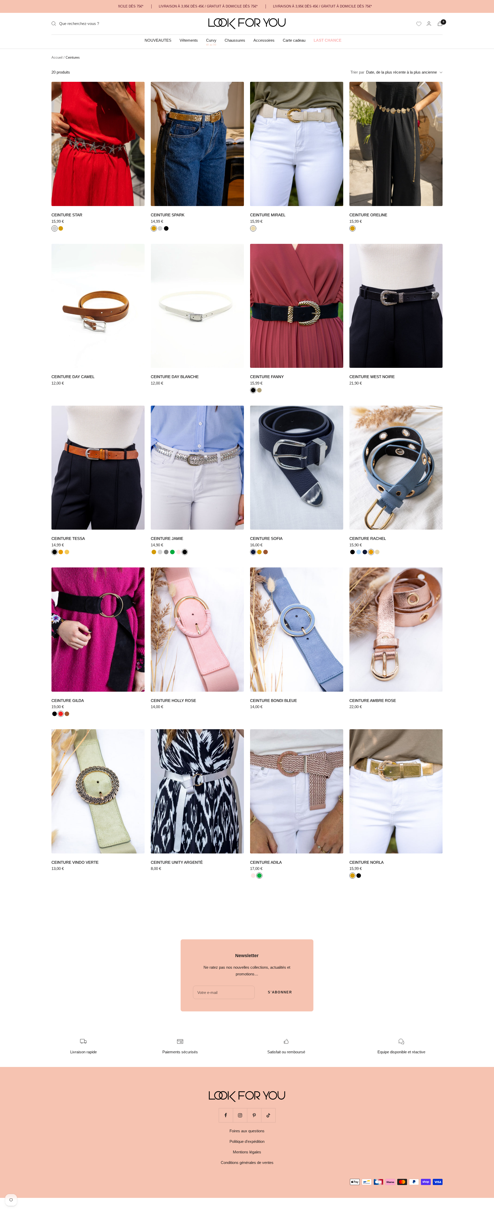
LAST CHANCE (327, 40)
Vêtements (189, 40)
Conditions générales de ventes (247, 1162)
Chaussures (235, 40)
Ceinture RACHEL (367, 538)
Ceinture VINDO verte (75, 862)
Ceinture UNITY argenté (177, 862)
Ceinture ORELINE (368, 215)
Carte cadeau (294, 40)
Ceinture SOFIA (266, 538)
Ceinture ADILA (266, 862)
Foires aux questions (247, 1131)
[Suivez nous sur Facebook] (226, 1115)
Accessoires (264, 40)
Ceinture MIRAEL (267, 215)
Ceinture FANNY (267, 377)
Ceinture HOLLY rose (173, 700)
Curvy (211, 40)
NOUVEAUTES (158, 40)
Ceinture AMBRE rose (372, 700)
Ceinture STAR (66, 215)
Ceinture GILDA (67, 700)
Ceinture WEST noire (372, 377)
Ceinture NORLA (366, 862)
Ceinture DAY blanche (175, 377)
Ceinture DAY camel (72, 377)
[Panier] (440, 23)
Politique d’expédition (247, 1141)
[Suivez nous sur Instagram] (240, 1115)
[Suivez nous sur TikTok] (268, 1115)
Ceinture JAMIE (167, 538)
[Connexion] (429, 23)
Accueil (57, 57)
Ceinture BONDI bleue (273, 700)
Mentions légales (247, 1152)
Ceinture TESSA (68, 538)
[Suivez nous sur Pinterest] (254, 1115)
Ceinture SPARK (167, 215)
